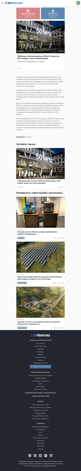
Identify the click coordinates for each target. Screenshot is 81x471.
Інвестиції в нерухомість (40, 419)
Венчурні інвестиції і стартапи (40, 407)
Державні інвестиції (41, 410)
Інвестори (40, 446)
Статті (40, 432)
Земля (40, 384)
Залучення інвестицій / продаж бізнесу (40, 393)
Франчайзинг (40, 386)
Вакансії (40, 354)
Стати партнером (40, 346)
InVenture (40, 340)
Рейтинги (40, 441)
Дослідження (40, 429)
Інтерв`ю (40, 435)
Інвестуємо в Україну (40, 438)
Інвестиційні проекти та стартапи (40, 375)
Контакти (40, 360)
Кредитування (40, 413)
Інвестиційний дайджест (40, 427)
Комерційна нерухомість (40, 381)
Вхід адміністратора (40, 363)
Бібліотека (40, 443)
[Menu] (3, 3)
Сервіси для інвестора (40, 396)
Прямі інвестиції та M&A (40, 405)
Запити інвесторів (40, 389)
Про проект (40, 343)
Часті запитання (40, 357)
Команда (40, 352)
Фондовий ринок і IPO (40, 416)
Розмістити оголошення (41, 366)
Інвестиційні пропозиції (40, 372)
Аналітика (40, 423)
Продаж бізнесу (40, 378)
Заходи (40, 449)
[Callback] (78, 3)
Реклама (40, 349)
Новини (40, 401)
